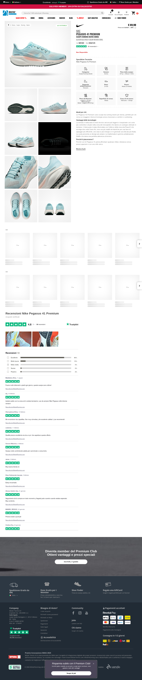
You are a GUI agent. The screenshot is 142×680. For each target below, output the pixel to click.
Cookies (101, 667)
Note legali (44, 627)
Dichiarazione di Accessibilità (51, 641)
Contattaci (44, 633)
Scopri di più (71, 660)
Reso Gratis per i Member (129, 2)
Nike (78, 31)
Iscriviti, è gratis (71, 562)
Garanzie (44, 630)
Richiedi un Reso (46, 618)
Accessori (51, 18)
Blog (71, 18)
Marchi (62, 18)
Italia (14, 595)
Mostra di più (81, 149)
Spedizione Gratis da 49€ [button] (103, 2)
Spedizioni (44, 621)
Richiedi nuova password (49, 614)
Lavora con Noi (77, 623)
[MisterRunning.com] (12, 13)
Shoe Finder (121, 18)
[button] (7, 2)
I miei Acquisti (45, 611)
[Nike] (80, 25)
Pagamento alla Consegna (112, 630)
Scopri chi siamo (77, 631)
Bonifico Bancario (109, 627)
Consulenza (106, 18)
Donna (41, 18)
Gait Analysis (93, 18)
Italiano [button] (17, 2)
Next (139, 243)
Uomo (33, 18)
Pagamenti (44, 624)
